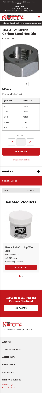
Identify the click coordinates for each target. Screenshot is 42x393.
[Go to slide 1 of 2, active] (19, 276)
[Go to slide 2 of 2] (22, 276)
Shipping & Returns (11, 379)
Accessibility (8, 357)
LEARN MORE (19, 6)
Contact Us (21, 308)
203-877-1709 (22, 8)
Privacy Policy (9, 364)
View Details (21, 267)
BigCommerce (16, 388)
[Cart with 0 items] (39, 16)
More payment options (21, 159)
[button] (21, 180)
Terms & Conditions (11, 349)
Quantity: (21, 135)
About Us (6, 341)
